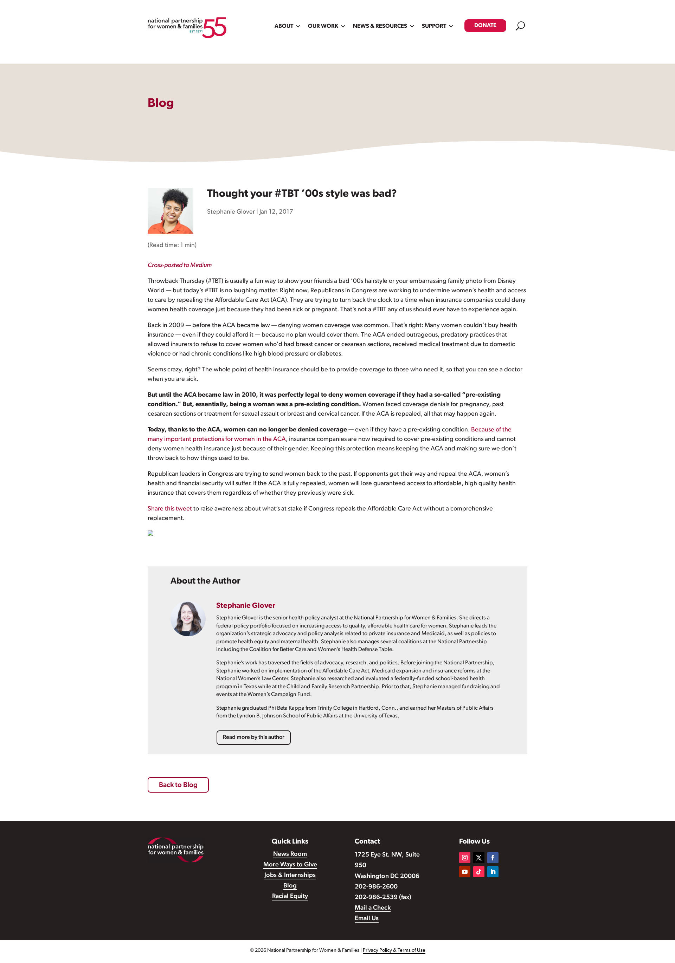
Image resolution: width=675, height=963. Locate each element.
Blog (290, 886)
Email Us (367, 919)
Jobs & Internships (290, 875)
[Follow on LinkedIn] (493, 871)
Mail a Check (373, 908)
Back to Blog (178, 785)
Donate (485, 25)
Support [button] (434, 26)
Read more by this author (253, 737)
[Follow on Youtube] (464, 871)
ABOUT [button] (284, 26)
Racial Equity (290, 896)
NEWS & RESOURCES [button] (380, 26)
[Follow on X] (478, 857)
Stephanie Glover (231, 212)
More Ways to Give (290, 865)
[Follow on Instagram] (464, 857)
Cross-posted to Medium (180, 265)
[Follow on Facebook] (493, 857)
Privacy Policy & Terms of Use (394, 950)
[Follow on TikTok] (478, 871)
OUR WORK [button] (323, 26)
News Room (290, 854)
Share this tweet (170, 509)
